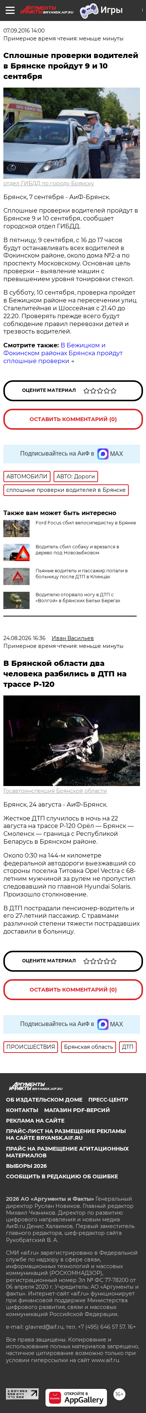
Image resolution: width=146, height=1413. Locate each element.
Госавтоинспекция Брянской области (55, 791)
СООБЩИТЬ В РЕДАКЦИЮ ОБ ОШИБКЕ (62, 1176)
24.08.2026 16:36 (24, 638)
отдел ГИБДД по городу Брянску (48, 183)
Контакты (22, 1110)
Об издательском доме (44, 1099)
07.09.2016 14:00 (24, 30)
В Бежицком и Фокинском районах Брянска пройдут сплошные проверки (63, 353)
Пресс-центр (108, 1099)
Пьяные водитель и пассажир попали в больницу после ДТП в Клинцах (82, 573)
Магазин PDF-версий (77, 1110)
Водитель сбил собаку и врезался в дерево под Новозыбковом (77, 549)
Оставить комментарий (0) (73, 419)
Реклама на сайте (35, 1120)
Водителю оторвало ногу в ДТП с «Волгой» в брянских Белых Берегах (78, 597)
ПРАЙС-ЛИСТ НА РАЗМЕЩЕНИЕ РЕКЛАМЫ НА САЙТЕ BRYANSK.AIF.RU (66, 1134)
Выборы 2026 (26, 1166)
